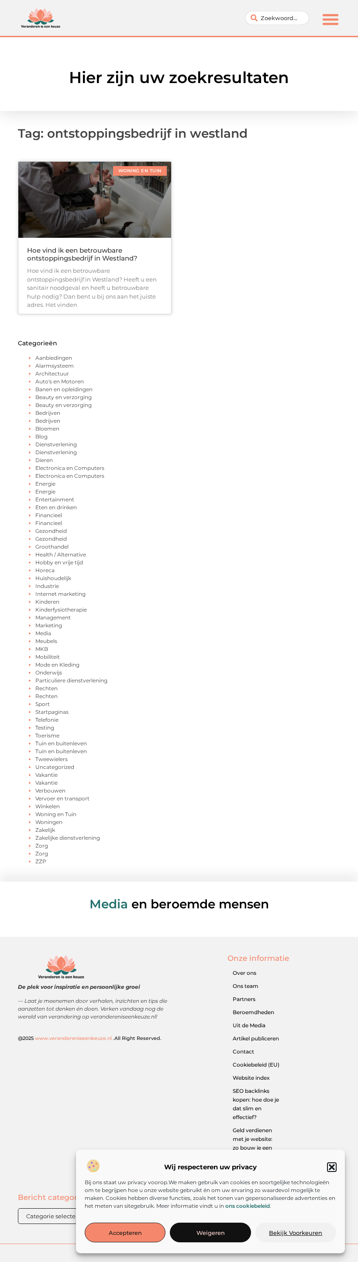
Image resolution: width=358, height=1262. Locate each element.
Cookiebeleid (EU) (256, 1064)
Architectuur (52, 373)
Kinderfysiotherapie (61, 609)
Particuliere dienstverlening (71, 680)
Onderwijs (48, 672)
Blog (41, 436)
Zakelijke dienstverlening (67, 837)
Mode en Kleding (57, 664)
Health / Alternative (60, 554)
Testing (44, 727)
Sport (42, 704)
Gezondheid (51, 531)
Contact (243, 1051)
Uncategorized (54, 767)
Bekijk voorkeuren (295, 1232)
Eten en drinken (56, 507)
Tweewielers (51, 759)
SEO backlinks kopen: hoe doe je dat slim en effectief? (256, 1104)
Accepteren (125, 1232)
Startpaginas (52, 712)
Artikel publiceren (256, 1038)
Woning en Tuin (55, 814)
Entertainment (54, 499)
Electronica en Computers (69, 468)
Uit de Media (249, 1025)
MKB (41, 649)
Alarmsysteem (54, 365)
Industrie (47, 586)
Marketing (48, 625)
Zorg (41, 845)
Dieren (44, 460)
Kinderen (47, 601)
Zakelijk (45, 830)
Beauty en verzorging (63, 397)
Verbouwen (50, 790)
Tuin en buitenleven (61, 743)
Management (53, 617)
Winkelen (47, 806)
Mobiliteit (47, 657)
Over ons (244, 973)
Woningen (48, 822)
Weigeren (210, 1232)
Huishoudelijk (53, 578)
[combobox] (277, 17)
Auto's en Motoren (59, 381)
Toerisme (47, 735)
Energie (45, 483)
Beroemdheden (253, 1012)
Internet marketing (60, 594)
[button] (331, 1167)
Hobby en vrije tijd (59, 562)
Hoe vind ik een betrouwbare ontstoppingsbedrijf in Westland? (82, 254)
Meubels (46, 641)
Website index (251, 1077)
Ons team (245, 986)
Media (43, 633)
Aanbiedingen (53, 358)
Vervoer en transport (62, 798)
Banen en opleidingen (64, 389)
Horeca (45, 570)
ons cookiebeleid (247, 1206)
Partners (244, 999)
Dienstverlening (56, 444)
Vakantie (46, 775)
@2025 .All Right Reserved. (90, 1038)
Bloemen (47, 428)
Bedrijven (47, 413)
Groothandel (52, 546)
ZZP (40, 861)
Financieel (48, 515)
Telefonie (47, 719)
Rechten (46, 688)
